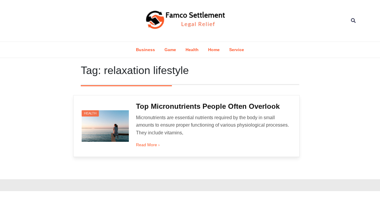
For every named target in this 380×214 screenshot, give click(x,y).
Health (192, 49)
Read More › (148, 144)
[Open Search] (353, 20)
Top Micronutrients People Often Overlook (208, 106)
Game (170, 49)
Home (214, 49)
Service (236, 49)
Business (145, 49)
